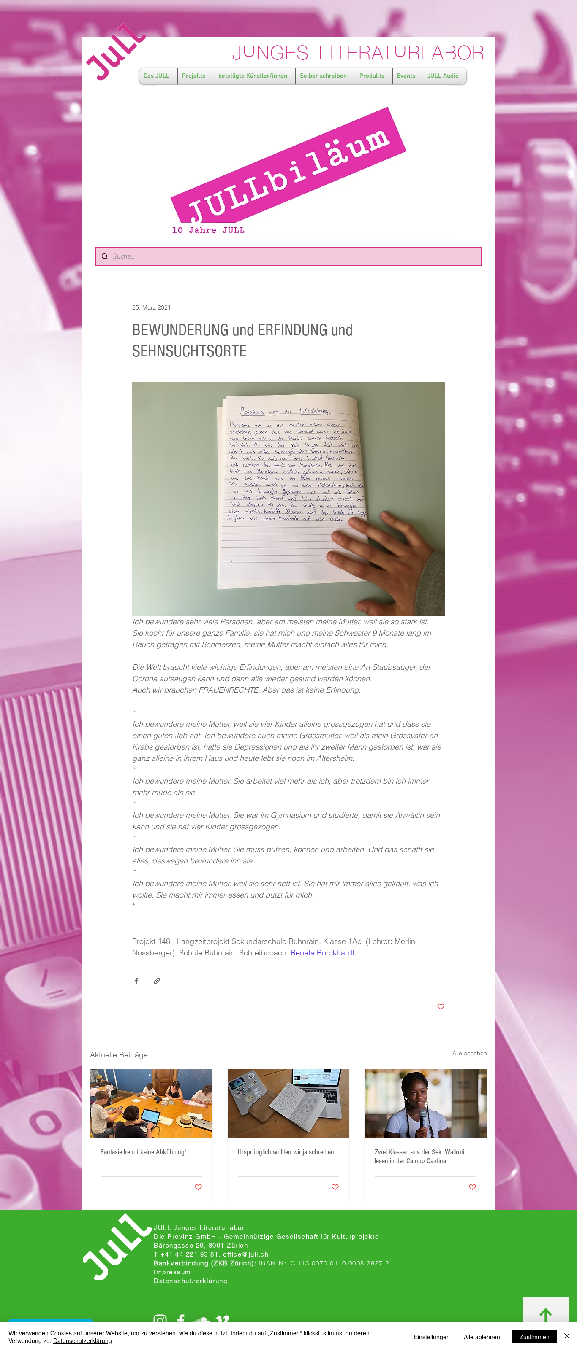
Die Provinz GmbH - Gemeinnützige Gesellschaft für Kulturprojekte (266, 1236)
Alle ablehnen (482, 1336)
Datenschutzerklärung (82, 1340)
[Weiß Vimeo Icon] (222, 1321)
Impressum (172, 1271)
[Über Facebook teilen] (136, 981)
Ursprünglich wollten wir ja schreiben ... (288, 1152)
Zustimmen (535, 1336)
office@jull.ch (246, 1254)
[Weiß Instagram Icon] (160, 1321)
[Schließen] (567, 1336)
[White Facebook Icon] (181, 1321)
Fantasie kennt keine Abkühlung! (143, 1152)
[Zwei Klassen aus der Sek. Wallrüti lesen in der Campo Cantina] (426, 1103)
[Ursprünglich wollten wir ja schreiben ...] (289, 1103)
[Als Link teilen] (157, 981)
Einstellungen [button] (432, 1336)
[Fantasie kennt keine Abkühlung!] (151, 1103)
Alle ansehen (469, 1053)
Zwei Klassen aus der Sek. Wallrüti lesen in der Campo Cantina (419, 1156)
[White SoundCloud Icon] (201, 1321)
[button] (158, 76)
